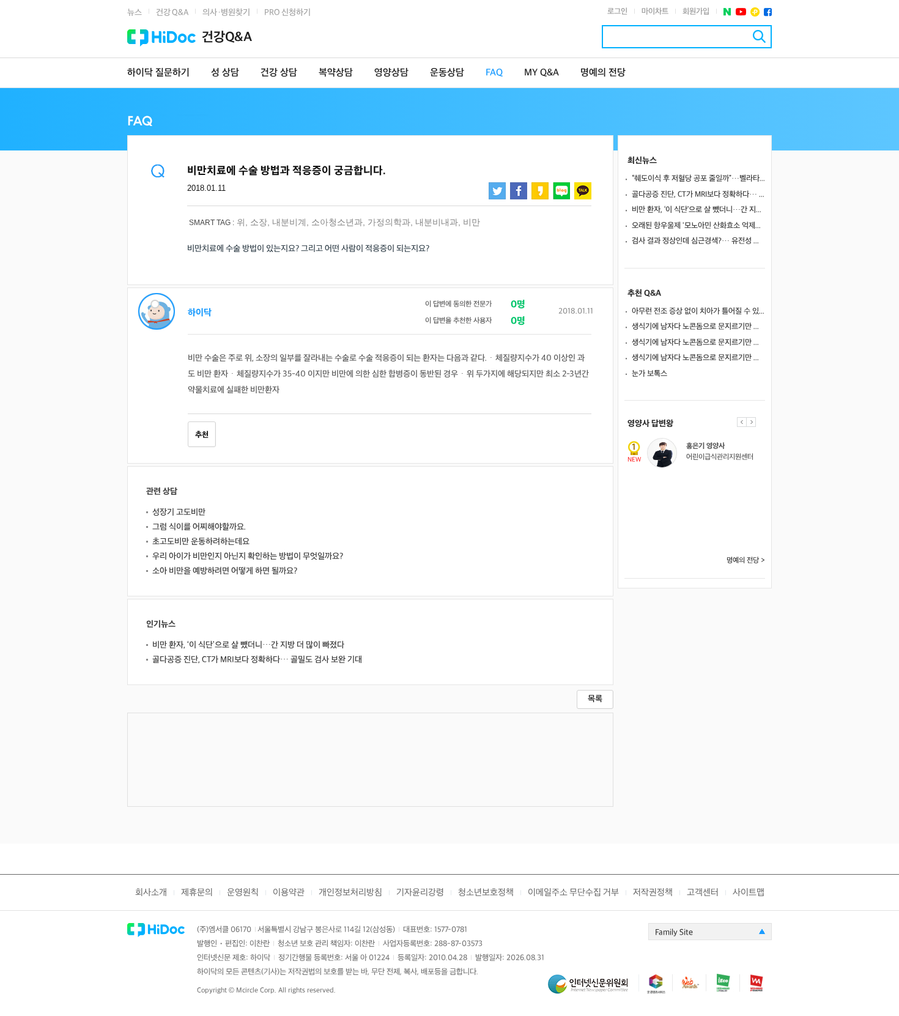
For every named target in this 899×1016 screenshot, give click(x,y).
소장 (258, 222)
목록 (595, 699)
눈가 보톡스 (649, 374)
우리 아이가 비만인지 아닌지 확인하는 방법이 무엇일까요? (247, 556)
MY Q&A (541, 73)
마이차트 (655, 12)
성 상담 (225, 73)
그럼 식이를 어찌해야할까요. (199, 527)
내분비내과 (436, 222)
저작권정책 (653, 893)
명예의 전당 (603, 73)
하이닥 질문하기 (158, 73)
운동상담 (447, 73)
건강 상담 (279, 73)
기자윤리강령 (420, 893)
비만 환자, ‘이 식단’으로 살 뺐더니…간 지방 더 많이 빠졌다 (248, 645)
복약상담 (336, 73)
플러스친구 (755, 12)
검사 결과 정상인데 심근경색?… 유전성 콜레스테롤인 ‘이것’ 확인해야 (698, 241)
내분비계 (289, 222)
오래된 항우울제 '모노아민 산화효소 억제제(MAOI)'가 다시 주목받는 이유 (698, 226)
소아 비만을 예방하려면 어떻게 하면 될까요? (224, 571)
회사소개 (151, 893)
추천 (202, 435)
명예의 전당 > (746, 560)
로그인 (617, 12)
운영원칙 (243, 893)
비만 (471, 222)
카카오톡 (582, 190)
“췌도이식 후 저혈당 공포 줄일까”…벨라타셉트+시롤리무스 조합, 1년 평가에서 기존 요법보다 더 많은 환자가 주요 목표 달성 (698, 179)
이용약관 (289, 893)
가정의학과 (389, 222)
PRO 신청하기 (287, 12)
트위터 (497, 190)
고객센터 (703, 893)
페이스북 (768, 12)
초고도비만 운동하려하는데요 (201, 541)
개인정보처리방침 (350, 893)
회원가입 (696, 12)
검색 (759, 36)
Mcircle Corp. (256, 990)
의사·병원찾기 (226, 12)
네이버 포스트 (727, 12)
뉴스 (134, 12)
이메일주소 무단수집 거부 (573, 893)
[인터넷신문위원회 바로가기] (593, 989)
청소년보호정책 (486, 893)
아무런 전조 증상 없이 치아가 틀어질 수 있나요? (698, 311)
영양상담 (391, 73)
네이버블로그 (561, 190)
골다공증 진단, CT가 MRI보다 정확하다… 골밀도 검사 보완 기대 (257, 659)
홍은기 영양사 (705, 446)
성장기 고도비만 (178, 512)
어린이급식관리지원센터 (719, 457)
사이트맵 (748, 893)
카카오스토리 (540, 190)
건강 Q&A (172, 12)
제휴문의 (197, 893)
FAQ (494, 73)
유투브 (741, 12)
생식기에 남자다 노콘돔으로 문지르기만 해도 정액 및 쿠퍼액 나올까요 (698, 327)
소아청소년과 (337, 222)
